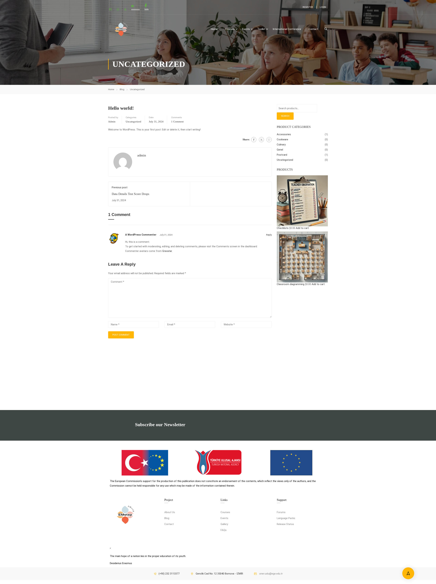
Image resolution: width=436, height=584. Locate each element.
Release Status (285, 524)
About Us (169, 512)
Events (224, 518)
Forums (281, 512)
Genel (280, 149)
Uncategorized (137, 89)
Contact (313, 29)
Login (323, 7)
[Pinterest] (269, 139)
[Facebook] (253, 139)
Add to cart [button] (302, 228)
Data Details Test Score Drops (130, 194)
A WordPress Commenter (140, 234)
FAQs (224, 530)
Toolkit (261, 29)
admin (111, 121)
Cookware (282, 139)
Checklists (283, 228)
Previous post (119, 187)
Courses (230, 29)
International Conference (287, 29)
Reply (269, 234)
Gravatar (167, 251)
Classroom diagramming (290, 284)
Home (214, 29)
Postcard (282, 154)
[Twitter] (261, 139)
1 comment (177, 121)
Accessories (284, 134)
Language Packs (286, 518)
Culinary (281, 144)
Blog (122, 89)
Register (308, 7)
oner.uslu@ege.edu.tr (271, 573)
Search (285, 116)
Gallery (224, 524)
